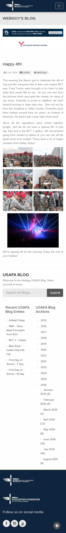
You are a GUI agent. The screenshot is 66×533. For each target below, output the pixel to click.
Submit (55, 293)
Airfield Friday (17, 320)
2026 (44, 384)
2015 (44, 320)
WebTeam (42, 72)
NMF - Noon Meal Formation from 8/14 (15, 330)
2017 (44, 332)
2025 (44, 379)
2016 (44, 326)
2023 (44, 367)
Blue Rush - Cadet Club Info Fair (15, 350)
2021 (44, 355)
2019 (44, 343)
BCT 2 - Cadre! (17, 340)
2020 (44, 349)
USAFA (26, 72)
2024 (44, 373)
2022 (44, 361)
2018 (44, 337)
